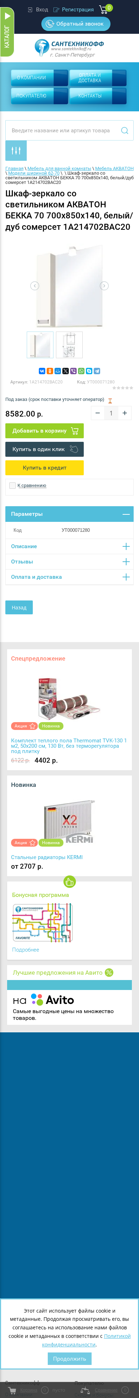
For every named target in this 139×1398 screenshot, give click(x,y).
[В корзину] (44, 430)
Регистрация (78, 9)
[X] (65, 371)
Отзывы (22, 561)
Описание (24, 546)
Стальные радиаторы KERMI (47, 857)
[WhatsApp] (81, 371)
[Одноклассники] (50, 371)
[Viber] (73, 371)
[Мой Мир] (58, 371)
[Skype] (89, 371)
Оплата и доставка (36, 576)
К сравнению (31, 485)
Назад (19, 607)
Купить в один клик (38, 449)
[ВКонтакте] (42, 371)
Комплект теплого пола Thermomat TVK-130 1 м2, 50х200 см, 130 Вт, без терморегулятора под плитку (69, 745)
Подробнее (25, 950)
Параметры (27, 513)
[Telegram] (97, 371)
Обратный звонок (80, 23)
